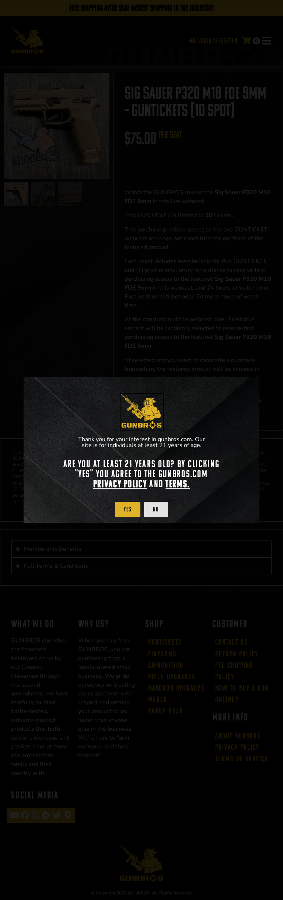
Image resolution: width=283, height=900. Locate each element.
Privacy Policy (120, 484)
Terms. (177, 484)
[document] (141, 450)
